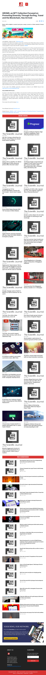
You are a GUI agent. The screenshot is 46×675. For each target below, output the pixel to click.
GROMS (26, 45)
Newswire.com (20, 41)
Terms (14, 673)
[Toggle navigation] (26, 4)
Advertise (26, 673)
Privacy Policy (20, 673)
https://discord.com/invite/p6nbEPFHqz (10, 88)
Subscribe (33, 660)
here (17, 102)
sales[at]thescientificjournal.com (14, 666)
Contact (31, 673)
